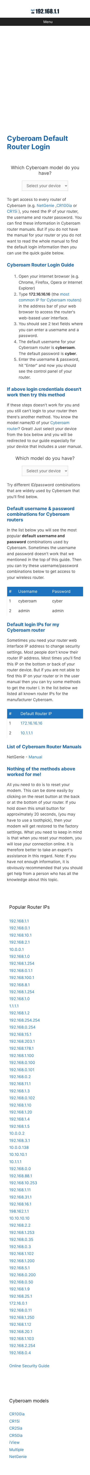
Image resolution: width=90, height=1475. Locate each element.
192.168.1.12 (20, 1324)
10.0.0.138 (19, 1147)
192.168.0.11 (20, 1310)
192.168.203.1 (22, 1041)
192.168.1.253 (21, 1232)
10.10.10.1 (18, 1154)
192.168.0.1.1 (21, 970)
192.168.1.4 (19, 1119)
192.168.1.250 (21, 1317)
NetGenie (45, 205)
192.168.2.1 (19, 942)
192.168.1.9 (19, 1289)
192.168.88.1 (20, 1176)
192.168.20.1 (20, 1331)
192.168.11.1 (20, 1083)
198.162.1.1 (19, 1211)
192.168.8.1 (19, 984)
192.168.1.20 (20, 1112)
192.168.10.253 (23, 1183)
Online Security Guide (29, 1366)
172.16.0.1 (18, 1303)
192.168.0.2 (20, 1076)
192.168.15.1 (20, 1034)
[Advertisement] (45, 77)
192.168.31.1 (20, 1197)
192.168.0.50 (21, 1282)
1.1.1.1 (14, 1006)
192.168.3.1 (19, 1140)
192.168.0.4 (20, 1352)
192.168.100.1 (21, 977)
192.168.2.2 (19, 1225)
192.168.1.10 (20, 1105)
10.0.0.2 (16, 1133)
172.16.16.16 (31, 723)
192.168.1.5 (19, 1126)
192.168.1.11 (20, 1190)
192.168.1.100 (21, 1055)
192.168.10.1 (20, 935)
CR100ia (64, 205)
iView (14, 1442)
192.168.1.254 (21, 963)
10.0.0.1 (16, 949)
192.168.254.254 (24, 1020)
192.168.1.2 (19, 1013)
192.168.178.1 (21, 1048)
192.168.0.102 (22, 1098)
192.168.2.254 (22, 1345)
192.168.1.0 (19, 956)
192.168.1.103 (21, 1338)
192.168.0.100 (22, 1062)
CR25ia (15, 1428)
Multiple (16, 1449)
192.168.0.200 (22, 1274)
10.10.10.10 (19, 1218)
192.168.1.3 (19, 1091)
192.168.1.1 (19, 921)
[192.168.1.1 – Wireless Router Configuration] (45, 11)
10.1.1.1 (27, 733)
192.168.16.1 (20, 1204)
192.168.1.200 (22, 1261)
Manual (35, 757)
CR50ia (16, 1435)
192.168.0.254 (22, 1027)
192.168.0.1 (19, 928)
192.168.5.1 (19, 1268)
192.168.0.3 (20, 1246)
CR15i (12, 211)
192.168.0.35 (21, 1239)
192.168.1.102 (21, 1253)
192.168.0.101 (21, 1069)
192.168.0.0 (20, 1168)
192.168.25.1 (20, 1296)
